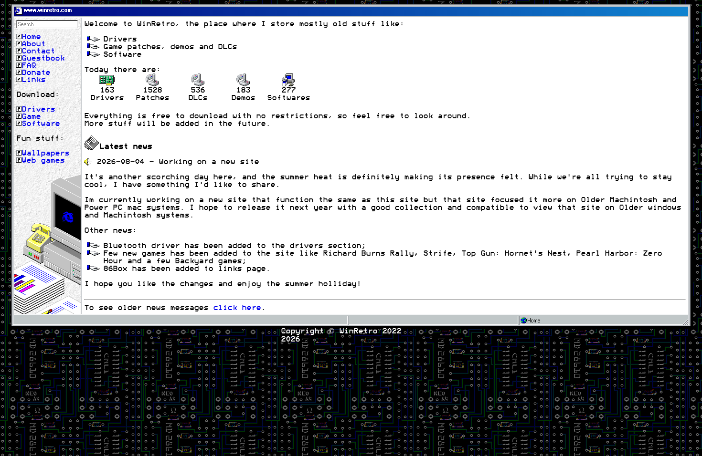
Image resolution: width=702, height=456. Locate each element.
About (33, 44)
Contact (38, 51)
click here (237, 307)
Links (33, 79)
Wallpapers (45, 153)
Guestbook (42, 58)
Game (31, 116)
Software (40, 123)
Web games (42, 160)
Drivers (38, 109)
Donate (35, 72)
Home (31, 37)
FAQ (28, 65)
